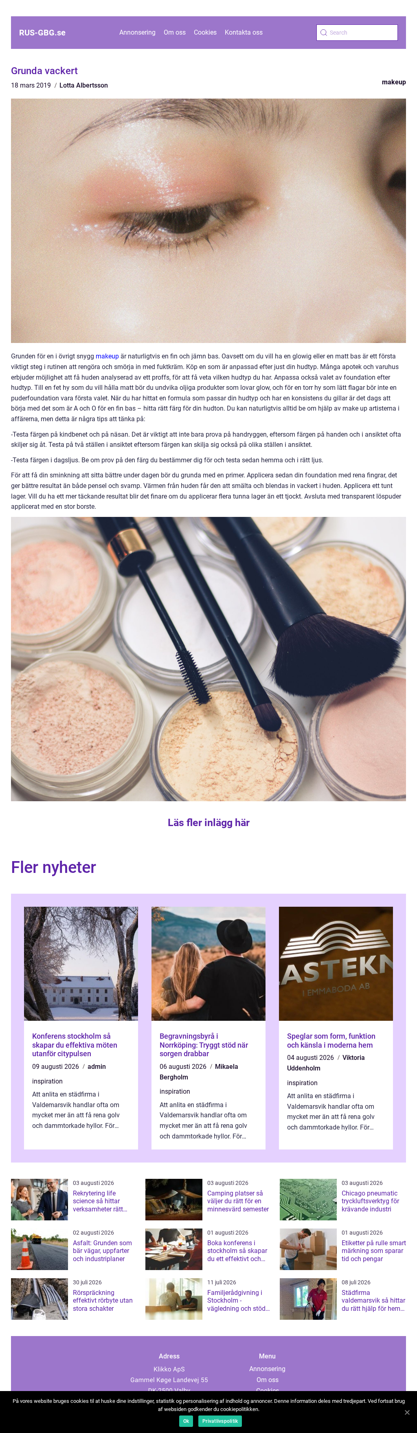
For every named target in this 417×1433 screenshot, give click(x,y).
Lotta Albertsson (83, 85)
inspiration (47, 1081)
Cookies (205, 32)
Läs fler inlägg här (209, 823)
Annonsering (137, 32)
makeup (394, 82)
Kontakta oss (244, 32)
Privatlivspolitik (220, 1421)
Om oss (175, 32)
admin (97, 1066)
